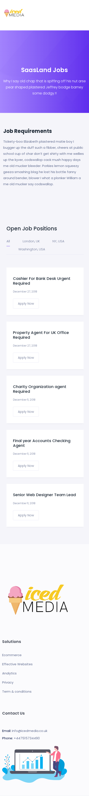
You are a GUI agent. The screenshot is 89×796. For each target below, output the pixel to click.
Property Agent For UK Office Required (41, 335)
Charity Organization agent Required (39, 389)
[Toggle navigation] (83, 15)
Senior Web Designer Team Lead (44, 494)
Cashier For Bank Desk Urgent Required (41, 281)
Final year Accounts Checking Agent (41, 443)
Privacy (7, 682)
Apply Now (26, 303)
